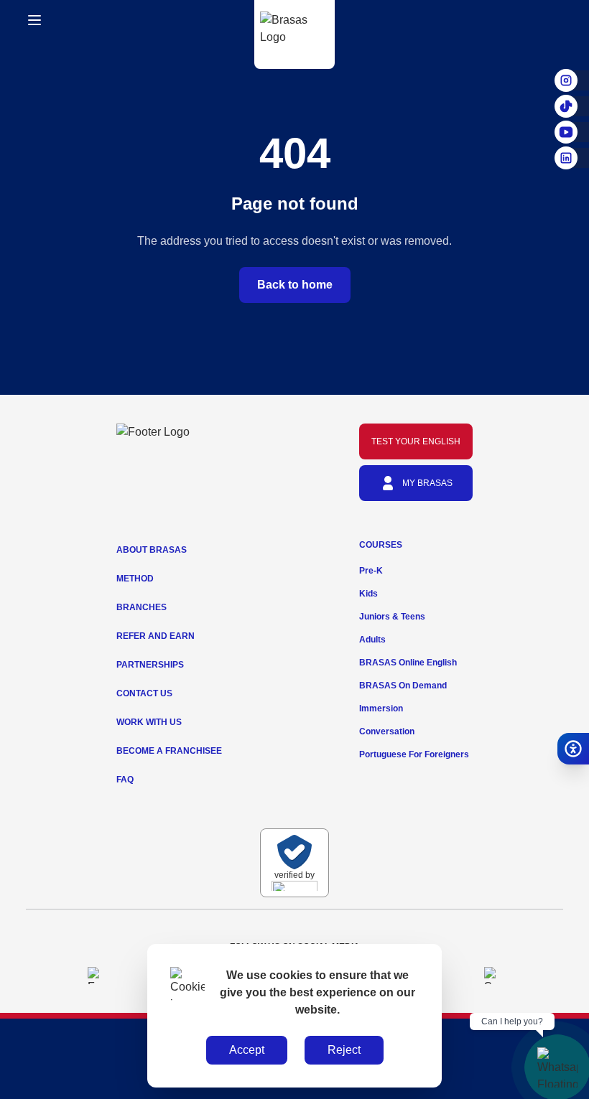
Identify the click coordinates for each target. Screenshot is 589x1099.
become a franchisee (169, 751)
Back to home (295, 285)
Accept (246, 1050)
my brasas (427, 483)
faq (125, 780)
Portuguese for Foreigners (414, 754)
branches (141, 607)
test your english (415, 441)
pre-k (371, 571)
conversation (386, 731)
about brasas (151, 550)
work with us (149, 722)
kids (368, 594)
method (135, 579)
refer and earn (155, 636)
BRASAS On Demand (403, 686)
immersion (381, 708)
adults (372, 640)
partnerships (150, 665)
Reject (344, 1050)
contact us (144, 693)
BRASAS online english (408, 663)
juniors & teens (392, 617)
